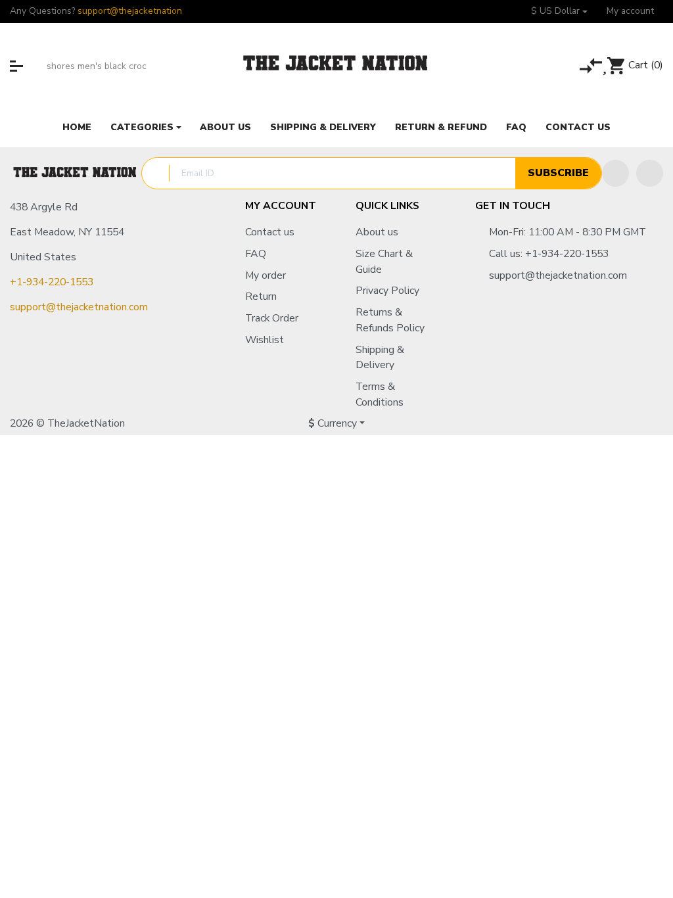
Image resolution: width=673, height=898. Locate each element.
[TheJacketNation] (75, 173)
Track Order (271, 318)
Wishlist (264, 340)
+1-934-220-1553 (51, 282)
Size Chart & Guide (384, 262)
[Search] (35, 66)
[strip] (649, 424)
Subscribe (558, 173)
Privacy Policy (387, 290)
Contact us (269, 232)
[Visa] (604, 424)
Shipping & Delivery (380, 358)
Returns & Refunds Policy (390, 320)
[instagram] (649, 173)
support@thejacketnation (130, 11)
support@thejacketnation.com (79, 307)
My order (265, 275)
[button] (559, 11)
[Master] (579, 424)
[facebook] (615, 173)
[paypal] (625, 424)
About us (377, 232)
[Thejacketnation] (336, 65)
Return (261, 296)
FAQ (255, 254)
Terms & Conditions (380, 394)
